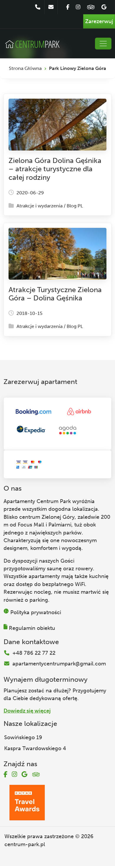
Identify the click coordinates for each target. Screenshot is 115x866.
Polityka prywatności (35, 612)
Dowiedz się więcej (27, 710)
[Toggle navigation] (103, 43)
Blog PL (75, 206)
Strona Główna (25, 68)
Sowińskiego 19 (23, 737)
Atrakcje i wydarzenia (40, 206)
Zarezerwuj (99, 21)
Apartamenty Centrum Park (37, 501)
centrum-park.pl (24, 844)
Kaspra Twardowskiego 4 (35, 748)
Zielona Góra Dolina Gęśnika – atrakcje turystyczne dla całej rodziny (55, 169)
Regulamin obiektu (32, 628)
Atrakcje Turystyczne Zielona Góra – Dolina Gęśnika (55, 293)
